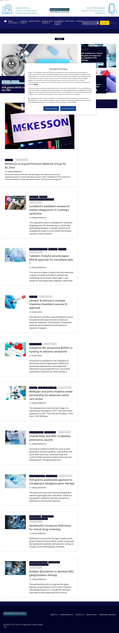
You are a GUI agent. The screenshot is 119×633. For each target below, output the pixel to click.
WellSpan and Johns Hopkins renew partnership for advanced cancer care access (50, 395)
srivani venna (37, 312)
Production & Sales (47, 22)
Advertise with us (66, 615)
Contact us (79, 615)
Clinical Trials (23, 22)
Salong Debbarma (15, 171)
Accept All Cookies (68, 108)
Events (79, 21)
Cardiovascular (35, 344)
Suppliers (69, 21)
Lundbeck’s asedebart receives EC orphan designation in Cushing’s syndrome (49, 209)
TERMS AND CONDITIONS (107, 615)
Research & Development (47, 388)
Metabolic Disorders (37, 476)
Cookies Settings (51, 108)
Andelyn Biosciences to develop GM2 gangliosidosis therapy (51, 573)
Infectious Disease (36, 432)
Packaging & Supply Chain (59, 22)
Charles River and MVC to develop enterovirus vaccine (49, 437)
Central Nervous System (38, 249)
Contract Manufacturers (39, 564)
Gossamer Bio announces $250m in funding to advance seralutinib (51, 349)
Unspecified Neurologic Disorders (14, 83)
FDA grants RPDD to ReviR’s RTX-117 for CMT (23, 89)
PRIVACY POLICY (91, 615)
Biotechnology (50, 432)
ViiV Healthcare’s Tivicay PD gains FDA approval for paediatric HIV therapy (91, 56)
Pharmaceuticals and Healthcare (42, 199)
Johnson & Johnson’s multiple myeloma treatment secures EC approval (48, 304)
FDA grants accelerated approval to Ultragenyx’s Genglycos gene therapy (51, 481)
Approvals (15, 81)
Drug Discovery (12, 22)
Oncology (9, 160)
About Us (54, 615)
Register (104, 23)
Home (5, 21)
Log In (113, 23)
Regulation (34, 21)
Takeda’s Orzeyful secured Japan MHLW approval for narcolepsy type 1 (51, 259)
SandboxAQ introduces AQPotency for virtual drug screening (50, 527)
